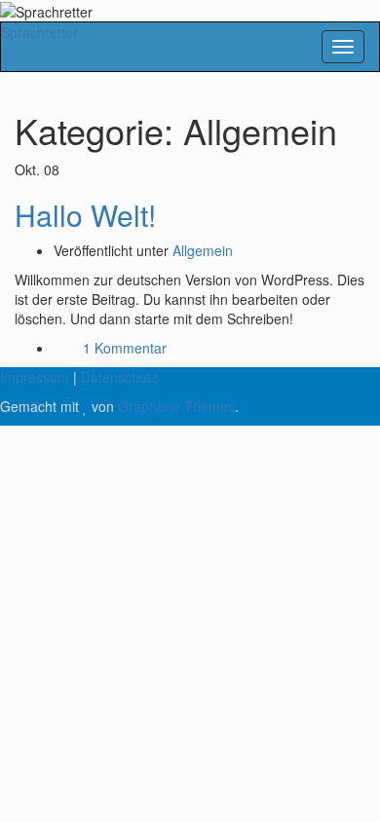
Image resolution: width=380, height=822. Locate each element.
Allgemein (202, 250)
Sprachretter (39, 32)
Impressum (34, 377)
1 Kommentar (125, 347)
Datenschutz (119, 377)
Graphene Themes (176, 406)
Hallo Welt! (85, 215)
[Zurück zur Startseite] (98, 9)
